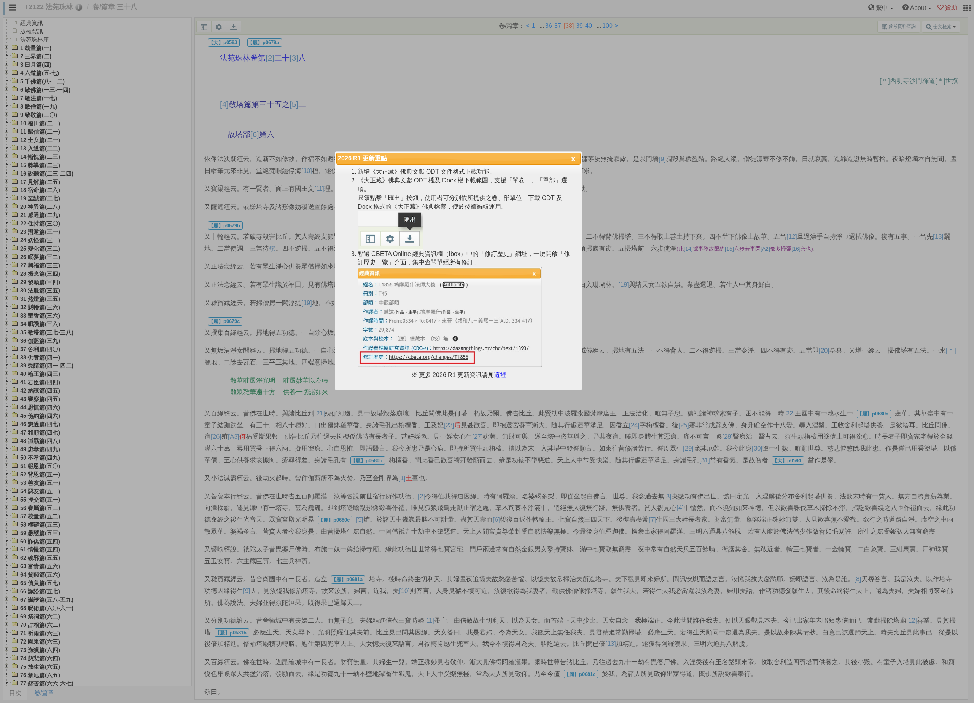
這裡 (500, 375)
